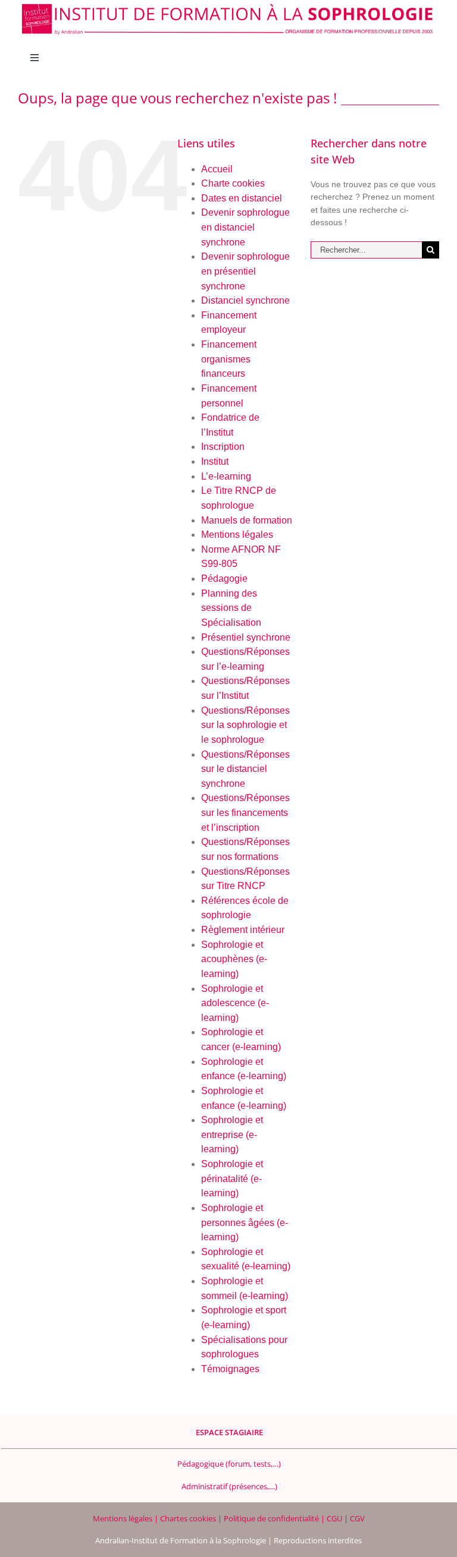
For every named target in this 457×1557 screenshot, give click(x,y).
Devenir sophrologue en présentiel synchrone (245, 271)
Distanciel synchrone (245, 300)
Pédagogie (224, 578)
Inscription (223, 447)
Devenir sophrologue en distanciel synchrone (245, 227)
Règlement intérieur (242, 930)
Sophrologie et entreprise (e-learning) (232, 1134)
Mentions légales (237, 534)
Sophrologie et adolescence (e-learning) (235, 1003)
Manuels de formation (246, 520)
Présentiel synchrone (245, 637)
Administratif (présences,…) (229, 1486)
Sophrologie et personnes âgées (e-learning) (244, 1222)
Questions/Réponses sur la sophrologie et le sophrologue (245, 725)
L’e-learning (226, 476)
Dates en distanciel (241, 198)
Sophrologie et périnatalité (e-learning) (232, 1178)
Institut (214, 461)
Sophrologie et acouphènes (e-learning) (234, 959)
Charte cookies (233, 183)
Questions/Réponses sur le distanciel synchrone (245, 769)
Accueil (217, 169)
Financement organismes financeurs (228, 359)
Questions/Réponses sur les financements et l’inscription (245, 812)
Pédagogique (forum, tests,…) (229, 1463)
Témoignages (230, 1369)
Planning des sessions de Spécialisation (231, 608)
